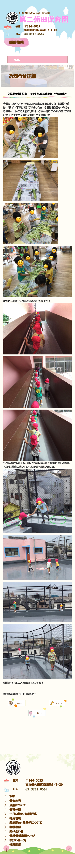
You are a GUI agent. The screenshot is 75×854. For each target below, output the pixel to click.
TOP (12, 796)
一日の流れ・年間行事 (23, 813)
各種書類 (15, 827)
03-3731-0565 (34, 34)
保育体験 (15, 809)
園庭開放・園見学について (25, 822)
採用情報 (16, 42)
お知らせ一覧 (17, 840)
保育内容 (15, 800)
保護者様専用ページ (22, 835)
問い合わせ (16, 831)
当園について (17, 805)
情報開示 (15, 844)
